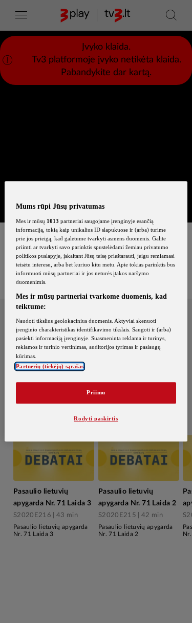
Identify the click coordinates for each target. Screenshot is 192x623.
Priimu (96, 392)
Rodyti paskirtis (96, 418)
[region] (96, 311)
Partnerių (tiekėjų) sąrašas (49, 366)
